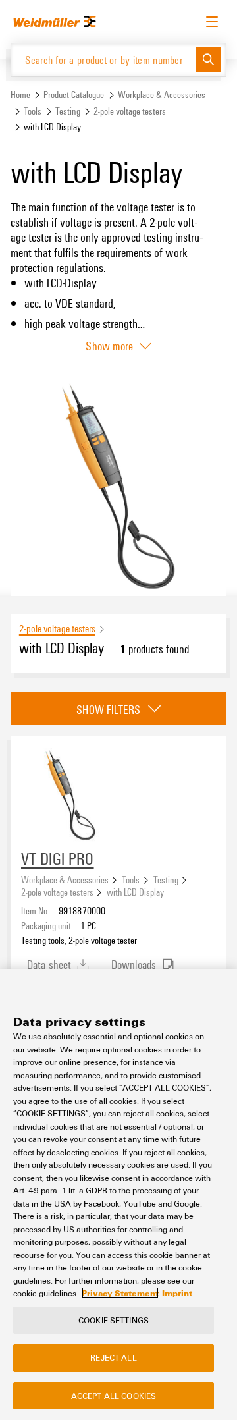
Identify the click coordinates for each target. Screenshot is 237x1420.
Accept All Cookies (113, 1395)
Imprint (177, 1293)
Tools (32, 111)
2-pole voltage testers (129, 111)
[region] (118, 1194)
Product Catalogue (73, 94)
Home (20, 94)
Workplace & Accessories (161, 94)
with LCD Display (135, 891)
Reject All (113, 1357)
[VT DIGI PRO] (70, 795)
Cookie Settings (113, 1320)
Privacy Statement (120, 1293)
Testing (67, 111)
